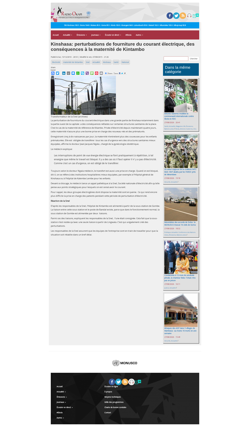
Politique (167, 232)
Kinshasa (107, 62)
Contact (107, 412)
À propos (108, 391)
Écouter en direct (112, 35)
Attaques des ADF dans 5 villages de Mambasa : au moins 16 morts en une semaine (180, 331)
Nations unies (169, 129)
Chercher (194, 58)
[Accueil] (74, 12)
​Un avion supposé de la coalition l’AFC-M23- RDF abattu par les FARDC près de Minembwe (180, 172)
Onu (194, 129)
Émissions (81, 35)
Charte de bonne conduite (115, 407)
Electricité (56, 62)
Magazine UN (180, 126)
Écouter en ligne (111, 386)
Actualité (67, 35)
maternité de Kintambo (73, 62)
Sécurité (167, 182)
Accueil (56, 35)
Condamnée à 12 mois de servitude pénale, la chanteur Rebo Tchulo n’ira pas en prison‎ (179, 278)
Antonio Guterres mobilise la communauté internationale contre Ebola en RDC (179, 116)
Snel (87, 62)
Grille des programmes (114, 402)
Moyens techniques (112, 397)
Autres (139, 35)
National (125, 62)
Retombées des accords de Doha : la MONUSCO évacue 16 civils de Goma (180, 223)
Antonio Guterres (186, 129)
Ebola (177, 129)
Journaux (95, 35)
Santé (116, 62)
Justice (166, 288)
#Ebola (128, 35)
